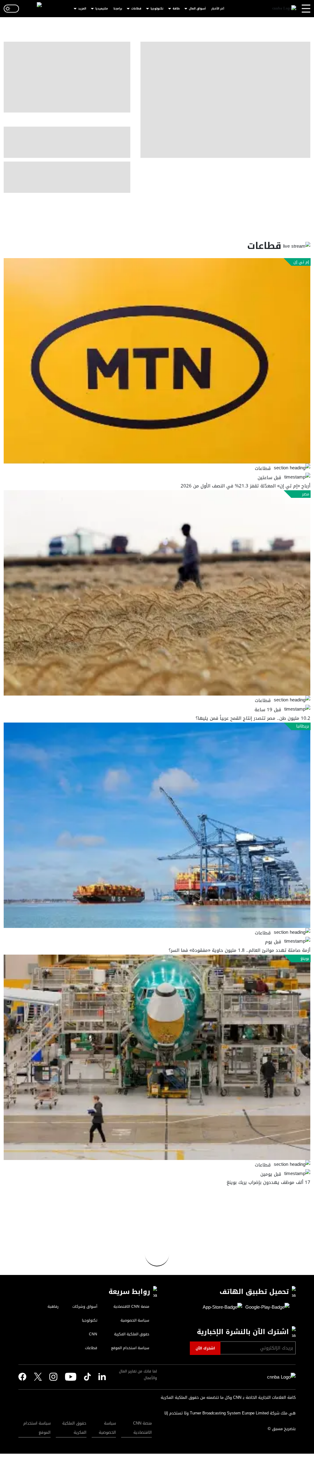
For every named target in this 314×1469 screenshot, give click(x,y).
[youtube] (70, 1377)
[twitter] (102, 1377)
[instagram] (53, 1377)
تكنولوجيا (157, 8)
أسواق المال (197, 8)
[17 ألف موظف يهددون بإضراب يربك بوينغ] (157, 1057)
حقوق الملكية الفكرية (74, 1427)
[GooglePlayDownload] (265, 1307)
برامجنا (117, 8)
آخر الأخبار (217, 8)
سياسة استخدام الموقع (37, 1427)
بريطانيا (302, 726)
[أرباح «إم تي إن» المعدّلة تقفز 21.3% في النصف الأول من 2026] (157, 361)
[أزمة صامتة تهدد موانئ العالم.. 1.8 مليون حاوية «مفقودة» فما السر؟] (157, 825)
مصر (305, 494)
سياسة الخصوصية (107, 1427)
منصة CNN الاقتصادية (142, 1427)
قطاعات (136, 8)
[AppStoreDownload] (222, 1307)
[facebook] (22, 1377)
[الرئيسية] (284, 8)
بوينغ (305, 959)
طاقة (176, 8)
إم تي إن (301, 262)
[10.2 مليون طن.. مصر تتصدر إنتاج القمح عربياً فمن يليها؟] (157, 593)
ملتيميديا (101, 8)
